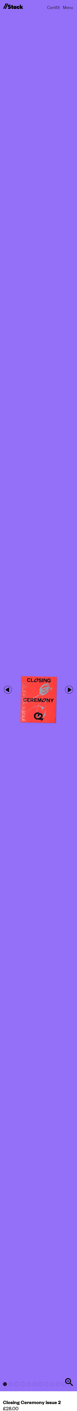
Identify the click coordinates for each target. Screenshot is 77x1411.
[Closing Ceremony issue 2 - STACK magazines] (13, 6)
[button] (69, 690)
